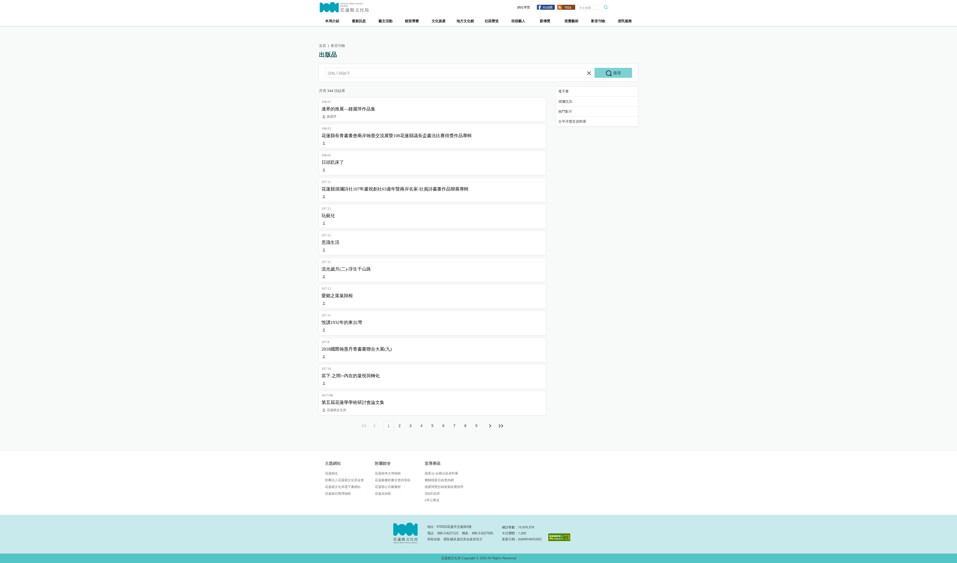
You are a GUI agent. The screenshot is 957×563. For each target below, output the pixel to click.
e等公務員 (432, 500)
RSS (568, 7)
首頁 (322, 46)
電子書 (563, 91)
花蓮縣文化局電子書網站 (343, 487)
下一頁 (490, 426)
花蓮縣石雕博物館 (338, 493)
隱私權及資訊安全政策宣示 (463, 539)
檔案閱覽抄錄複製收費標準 (444, 487)
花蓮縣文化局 (344, 7)
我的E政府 (432, 493)
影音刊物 (338, 46)
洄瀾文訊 (565, 101)
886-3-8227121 (448, 533)
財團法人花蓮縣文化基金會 (344, 480)
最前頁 (364, 426)
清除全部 (589, 73)
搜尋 (606, 7)
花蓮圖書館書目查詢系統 (392, 480)
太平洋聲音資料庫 (572, 121)
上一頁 (375, 426)
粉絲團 (548, 7)
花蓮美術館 (383, 493)
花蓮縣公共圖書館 (388, 487)
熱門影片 (565, 111)
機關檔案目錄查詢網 (439, 480)
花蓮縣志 (331, 473)
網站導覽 (523, 7)
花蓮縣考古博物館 (388, 473)
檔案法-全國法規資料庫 (441, 473)
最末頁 (501, 426)
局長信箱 (433, 539)
